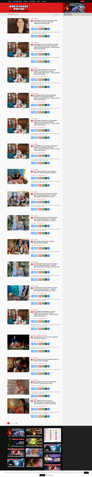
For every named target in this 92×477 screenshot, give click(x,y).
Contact (44, 1)
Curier (39, 335)
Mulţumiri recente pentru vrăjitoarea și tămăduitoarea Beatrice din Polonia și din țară (45, 402)
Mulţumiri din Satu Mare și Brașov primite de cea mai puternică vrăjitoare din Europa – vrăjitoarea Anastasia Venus (47, 148)
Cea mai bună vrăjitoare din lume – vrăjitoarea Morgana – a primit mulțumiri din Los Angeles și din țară (47, 265)
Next (16, 423)
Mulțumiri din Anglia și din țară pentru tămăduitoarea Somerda (45, 172)
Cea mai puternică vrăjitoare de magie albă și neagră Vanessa (49, 14)
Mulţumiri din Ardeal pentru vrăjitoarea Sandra (44, 242)
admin (39, 26)
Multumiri (35, 18)
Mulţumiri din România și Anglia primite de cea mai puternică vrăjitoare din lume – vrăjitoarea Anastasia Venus (46, 314)
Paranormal (32, 1)
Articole (26, 1)
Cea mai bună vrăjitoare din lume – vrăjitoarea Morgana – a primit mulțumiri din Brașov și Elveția (46, 289)
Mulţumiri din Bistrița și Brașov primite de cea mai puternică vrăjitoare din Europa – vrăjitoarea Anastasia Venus (47, 97)
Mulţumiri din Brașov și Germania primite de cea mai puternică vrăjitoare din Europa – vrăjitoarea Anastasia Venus (47, 123)
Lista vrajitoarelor (17, 1)
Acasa (9, 1)
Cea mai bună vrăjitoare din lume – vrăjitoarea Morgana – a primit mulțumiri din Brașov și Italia (46, 195)
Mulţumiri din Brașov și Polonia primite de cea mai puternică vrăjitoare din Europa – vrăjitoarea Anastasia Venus (47, 72)
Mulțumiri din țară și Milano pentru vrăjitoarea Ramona (46, 360)
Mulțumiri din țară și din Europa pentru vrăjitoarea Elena (45, 382)
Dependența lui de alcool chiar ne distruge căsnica (46, 337)
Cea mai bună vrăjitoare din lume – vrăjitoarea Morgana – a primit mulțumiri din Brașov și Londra (46, 219)
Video (38, 1)
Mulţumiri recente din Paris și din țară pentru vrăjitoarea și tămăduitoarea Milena (45, 22)
